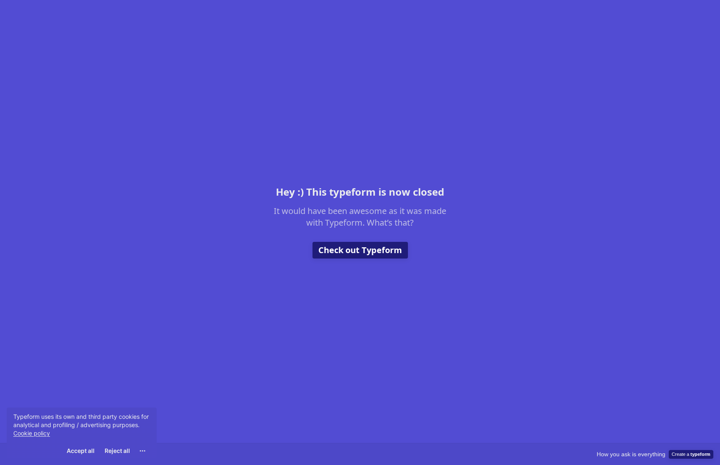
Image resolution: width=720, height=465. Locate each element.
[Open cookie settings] (142, 450)
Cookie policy (31, 433)
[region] (82, 433)
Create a (691, 454)
